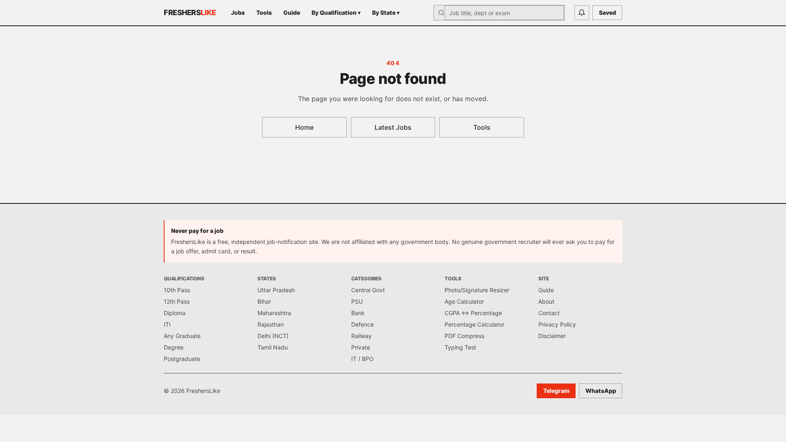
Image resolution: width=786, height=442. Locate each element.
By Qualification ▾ (336, 12)
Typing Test (460, 347)
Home (304, 127)
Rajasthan (270, 324)
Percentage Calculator (474, 324)
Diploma (174, 312)
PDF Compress (464, 335)
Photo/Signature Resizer (477, 289)
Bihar (264, 301)
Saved (607, 12)
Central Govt (368, 289)
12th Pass (177, 301)
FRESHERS (190, 12)
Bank (358, 312)
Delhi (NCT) (273, 335)
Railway (361, 335)
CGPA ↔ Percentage (473, 312)
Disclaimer (552, 335)
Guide (291, 12)
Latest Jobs (393, 127)
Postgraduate (182, 358)
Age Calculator (464, 301)
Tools (264, 12)
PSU (357, 301)
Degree (173, 347)
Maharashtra (274, 312)
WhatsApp (600, 390)
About (546, 301)
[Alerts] (581, 12)
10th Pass (177, 289)
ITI (167, 324)
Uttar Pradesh (276, 289)
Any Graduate (182, 335)
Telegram (556, 390)
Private (360, 347)
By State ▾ (386, 12)
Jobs (238, 12)
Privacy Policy (557, 324)
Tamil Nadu (272, 347)
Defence (362, 324)
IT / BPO (362, 358)
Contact (549, 312)
